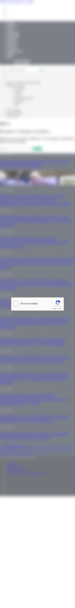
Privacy (54, 308)
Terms (60, 308)
